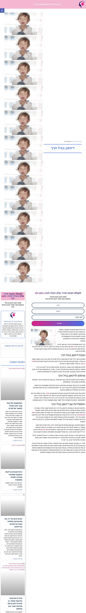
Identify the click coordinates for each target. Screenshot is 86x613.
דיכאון (74, 141)
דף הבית (79, 141)
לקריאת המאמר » (17, 440)
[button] (2, 10)
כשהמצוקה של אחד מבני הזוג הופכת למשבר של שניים (14, 405)
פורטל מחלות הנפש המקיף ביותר (47, 4)
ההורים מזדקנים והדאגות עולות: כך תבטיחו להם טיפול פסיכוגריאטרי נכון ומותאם (15, 603)
